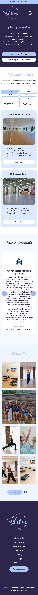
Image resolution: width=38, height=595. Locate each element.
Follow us (15, 492)
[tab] (10, 91)
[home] (12, 13)
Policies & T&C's (19, 562)
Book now (19, 162)
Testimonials (19, 546)
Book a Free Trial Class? (19, 2)
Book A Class (19, 569)
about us (19, 542)
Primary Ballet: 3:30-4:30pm (19, 208)
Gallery (19, 554)
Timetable (19, 538)
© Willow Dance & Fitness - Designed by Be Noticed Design (19, 589)
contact (19, 550)
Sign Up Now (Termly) (19, 54)
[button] (30, 13)
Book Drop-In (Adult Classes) (19, 60)
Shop (19, 558)
